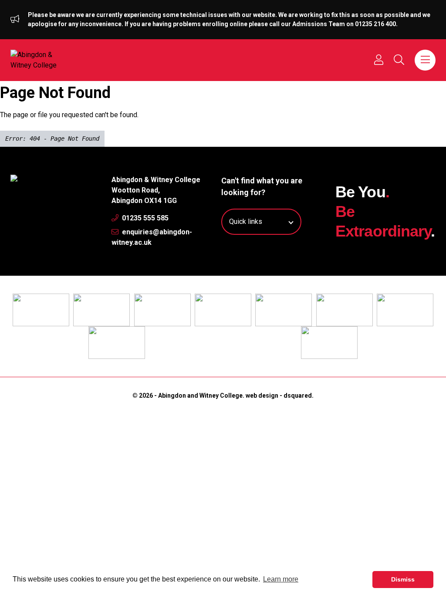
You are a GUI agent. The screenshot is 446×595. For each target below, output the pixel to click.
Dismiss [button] (403, 579)
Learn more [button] (280, 579)
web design (262, 395)
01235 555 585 (144, 218)
